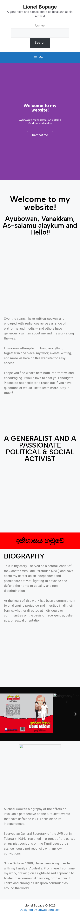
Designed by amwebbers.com (40, 910)
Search (40, 26)
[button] (4, 714)
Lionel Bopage (40, 7)
